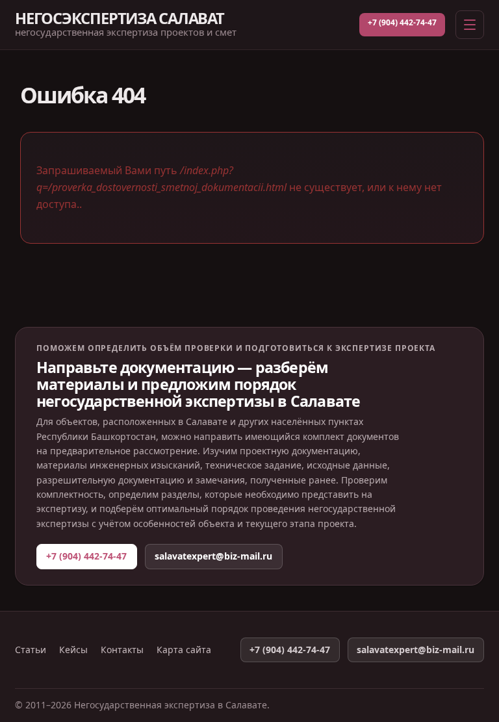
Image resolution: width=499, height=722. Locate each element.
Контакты (122, 650)
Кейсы (73, 650)
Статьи (30, 650)
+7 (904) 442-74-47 (402, 22)
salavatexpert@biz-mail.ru (213, 556)
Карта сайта (184, 650)
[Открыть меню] (469, 24)
